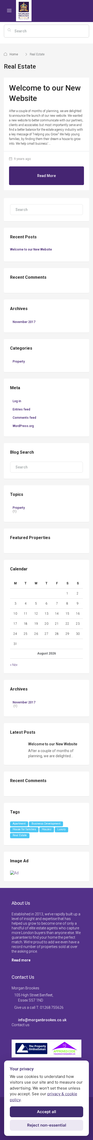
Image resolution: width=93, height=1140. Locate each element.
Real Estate (20, 835)
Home (14, 54)
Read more (21, 960)
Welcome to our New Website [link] (52, 744)
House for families (24, 829)
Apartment (19, 823)
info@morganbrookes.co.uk (42, 1020)
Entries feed (21, 409)
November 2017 (24, 322)
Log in (17, 401)
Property (19, 361)
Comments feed (24, 418)
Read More (46, 176)
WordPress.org (23, 426)
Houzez (46, 829)
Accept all (46, 1111)
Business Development (46, 823)
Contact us (20, 1025)
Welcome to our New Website (31, 249)
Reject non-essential (46, 1125)
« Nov (14, 665)
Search (77, 220)
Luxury (61, 829)
